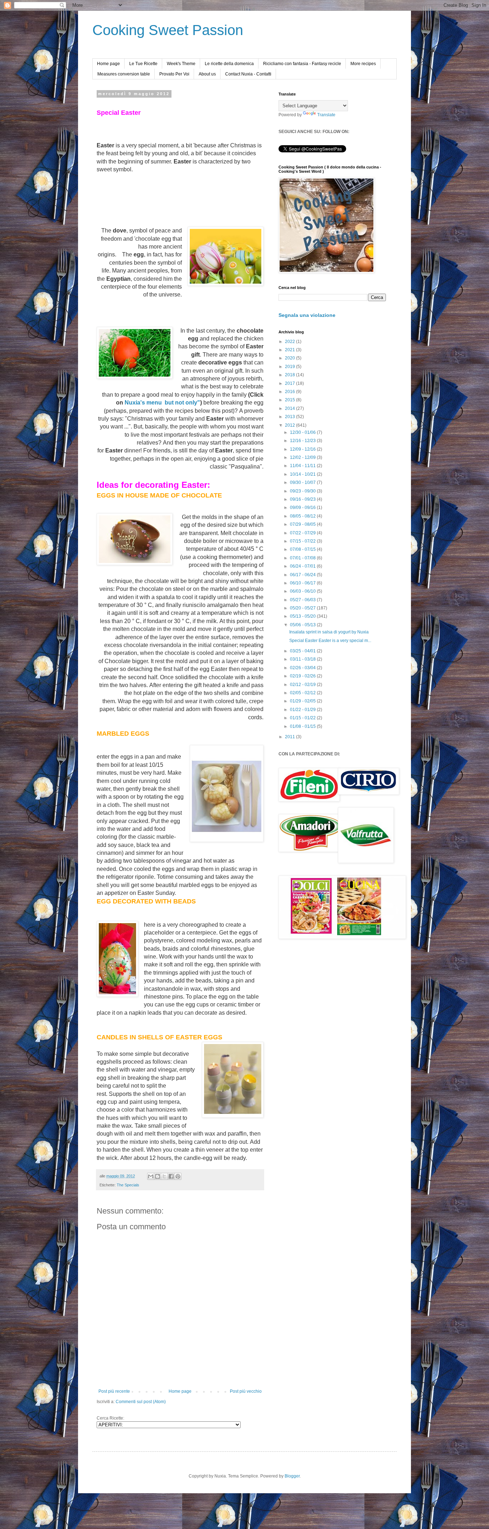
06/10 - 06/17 (303, 582)
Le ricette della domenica (229, 63)
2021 (290, 349)
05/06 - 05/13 (303, 624)
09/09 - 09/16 (303, 507)
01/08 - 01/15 (303, 726)
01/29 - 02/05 (303, 701)
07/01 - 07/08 (303, 557)
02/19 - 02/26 (303, 675)
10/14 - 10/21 (303, 474)
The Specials (128, 1185)
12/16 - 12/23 (303, 440)
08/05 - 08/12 (303, 516)
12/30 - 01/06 (303, 432)
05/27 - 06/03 (303, 599)
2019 (290, 366)
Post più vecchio (246, 1391)
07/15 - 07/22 (303, 541)
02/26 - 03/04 (303, 667)
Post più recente (114, 1391)
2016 (290, 391)
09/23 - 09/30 (303, 491)
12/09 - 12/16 (303, 449)
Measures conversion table (123, 74)
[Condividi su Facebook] (171, 1176)
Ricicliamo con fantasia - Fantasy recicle (302, 63)
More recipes (363, 63)
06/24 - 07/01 (303, 566)
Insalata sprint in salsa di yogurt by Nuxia (329, 631)
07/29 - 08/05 (303, 524)
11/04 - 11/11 (303, 465)
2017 (290, 383)
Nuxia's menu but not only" (162, 403)
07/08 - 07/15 (303, 549)
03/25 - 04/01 (303, 650)
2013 (290, 416)
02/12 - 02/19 (303, 684)
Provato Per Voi (174, 74)
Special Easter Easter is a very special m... (330, 640)
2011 (290, 736)
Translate (326, 114)
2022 (290, 341)
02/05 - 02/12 (303, 692)
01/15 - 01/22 (303, 717)
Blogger (292, 1476)
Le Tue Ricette (143, 63)
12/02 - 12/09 (303, 457)
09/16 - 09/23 (303, 499)
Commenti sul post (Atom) (141, 1401)
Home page (108, 63)
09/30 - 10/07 (303, 482)
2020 (290, 358)
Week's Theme (181, 63)
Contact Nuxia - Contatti (248, 74)
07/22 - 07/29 (303, 532)
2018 (290, 374)
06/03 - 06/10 (303, 591)
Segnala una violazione (307, 315)
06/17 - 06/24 (303, 574)
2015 (290, 399)
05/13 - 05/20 (303, 616)
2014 (290, 408)
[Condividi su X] (164, 1176)
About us (207, 74)
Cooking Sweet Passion (167, 30)
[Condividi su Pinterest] (177, 1176)
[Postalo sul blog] (157, 1176)
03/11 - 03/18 (303, 659)
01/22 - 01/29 (303, 709)
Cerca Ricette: (110, 1418)
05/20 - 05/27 (303, 608)
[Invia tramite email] (150, 1176)
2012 (290, 425)
